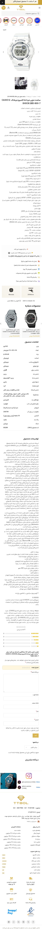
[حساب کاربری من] (8, 8)
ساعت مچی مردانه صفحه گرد (17, 622)
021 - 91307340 (29, 808)
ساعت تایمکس (21, 867)
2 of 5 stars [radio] (27, 667)
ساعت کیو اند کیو (21, 873)
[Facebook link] (33, 922)
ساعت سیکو (21, 858)
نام (37, 711)
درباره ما (37, 839)
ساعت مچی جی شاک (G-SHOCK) (16, 96)
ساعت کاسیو (21, 855)
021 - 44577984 (18, 808)
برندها (29, 96)
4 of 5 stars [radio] (24, 667)
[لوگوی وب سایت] (21, 8)
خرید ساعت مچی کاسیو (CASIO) (19, 611)
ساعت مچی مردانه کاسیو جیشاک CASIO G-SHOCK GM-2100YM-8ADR (11, 331)
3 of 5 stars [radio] (26, 667)
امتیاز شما (35, 667)
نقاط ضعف (35, 703)
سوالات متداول (36, 836)
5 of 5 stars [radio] (23, 667)
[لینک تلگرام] (9, 922)
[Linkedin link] (19, 922)
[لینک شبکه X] (28, 922)
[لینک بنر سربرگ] (24, 2)
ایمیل (36, 720)
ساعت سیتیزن (21, 864)
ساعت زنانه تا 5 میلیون (14, 842)
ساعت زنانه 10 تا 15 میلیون (12, 848)
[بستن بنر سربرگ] (2, 2)
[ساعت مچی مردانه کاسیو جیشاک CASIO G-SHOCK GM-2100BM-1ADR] (31, 319)
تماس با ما (37, 842)
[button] (39, 52)
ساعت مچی (10, 615)
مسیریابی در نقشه (31, 821)
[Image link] (21, 800)
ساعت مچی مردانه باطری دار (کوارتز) (22, 620)
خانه (39, 96)
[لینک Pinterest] (23, 922)
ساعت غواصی (20, 615)
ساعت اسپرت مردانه (15, 613)
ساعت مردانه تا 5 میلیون (13, 833)
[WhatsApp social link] (14, 922)
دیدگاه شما (35, 672)
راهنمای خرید (36, 830)
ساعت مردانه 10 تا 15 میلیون (12, 839)
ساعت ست (17, 830)
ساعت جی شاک (21, 861)
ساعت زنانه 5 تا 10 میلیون (13, 845)
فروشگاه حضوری (35, 845)
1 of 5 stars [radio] (29, 667)
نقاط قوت (36, 695)
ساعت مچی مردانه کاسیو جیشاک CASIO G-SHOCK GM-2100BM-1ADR (31, 331)
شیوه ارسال (37, 833)
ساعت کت (21, 870)
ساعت (34, 96)
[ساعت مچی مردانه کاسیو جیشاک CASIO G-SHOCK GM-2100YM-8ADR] (11, 319)
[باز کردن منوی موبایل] (40, 8)
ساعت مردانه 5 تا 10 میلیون (12, 836)
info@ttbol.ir (32, 812)
